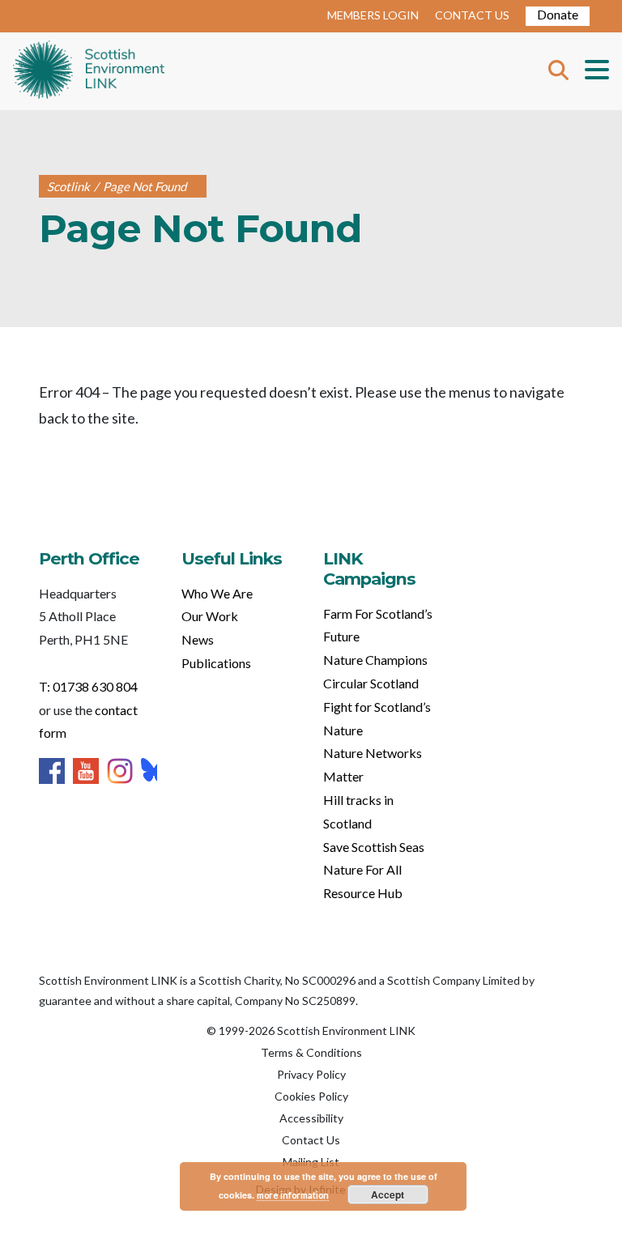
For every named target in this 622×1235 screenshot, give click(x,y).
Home (88, 71)
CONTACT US (472, 15)
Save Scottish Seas (373, 846)
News (197, 639)
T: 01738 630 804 (88, 686)
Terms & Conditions (311, 1052)
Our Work (209, 616)
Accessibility (311, 1118)
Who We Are (217, 593)
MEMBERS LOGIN (373, 15)
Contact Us (311, 1140)
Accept (387, 1194)
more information (293, 1195)
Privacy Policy (311, 1074)
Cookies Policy (311, 1096)
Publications (216, 663)
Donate (557, 14)
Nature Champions (375, 659)
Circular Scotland (371, 683)
